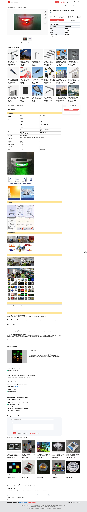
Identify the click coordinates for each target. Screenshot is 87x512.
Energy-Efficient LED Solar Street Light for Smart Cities (13, 62)
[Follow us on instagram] (74, 502)
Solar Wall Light (29, 490)
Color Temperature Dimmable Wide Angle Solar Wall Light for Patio (25, 98)
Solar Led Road (76, 494)
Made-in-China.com (39, 506)
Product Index (61, 505)
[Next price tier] (79, 16)
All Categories (11, 5)
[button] (68, 2)
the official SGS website (31, 347)
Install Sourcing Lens (32, 502)
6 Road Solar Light (61, 494)
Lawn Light (10, 490)
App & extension (67, 5)
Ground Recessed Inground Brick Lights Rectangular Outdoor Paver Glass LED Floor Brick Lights (13, 475)
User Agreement (49, 508)
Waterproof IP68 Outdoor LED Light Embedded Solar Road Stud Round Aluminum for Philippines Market (72, 475)
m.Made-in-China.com (46, 506)
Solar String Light (44, 490)
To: (12, 422)
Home (8, 7)
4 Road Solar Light (53, 494)
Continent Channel (55, 505)
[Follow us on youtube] (76, 502)
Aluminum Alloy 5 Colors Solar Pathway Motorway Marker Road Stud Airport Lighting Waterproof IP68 (72, 455)
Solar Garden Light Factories (43, 494)
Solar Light (24, 7)
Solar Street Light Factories (22, 494)
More (8, 499)
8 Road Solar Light (68, 494)
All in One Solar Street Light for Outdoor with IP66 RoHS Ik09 (48, 98)
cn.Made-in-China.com (53, 506)
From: (12, 419)
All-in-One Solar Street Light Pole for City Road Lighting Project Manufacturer (73, 98)
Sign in (79, 2)
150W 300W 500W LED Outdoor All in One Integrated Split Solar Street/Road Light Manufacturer (37, 62)
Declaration (54, 508)
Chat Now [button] (73, 20)
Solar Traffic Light (36, 490)
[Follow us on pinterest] (77, 502)
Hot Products (23, 505)
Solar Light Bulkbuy (20, 497)
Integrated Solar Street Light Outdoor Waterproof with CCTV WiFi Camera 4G (73, 62)
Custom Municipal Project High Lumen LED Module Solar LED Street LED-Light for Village (24, 62)
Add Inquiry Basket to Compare (27, 42)
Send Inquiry (57, 20)
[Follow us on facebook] (71, 502)
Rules (79, 5)
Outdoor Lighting (19, 7)
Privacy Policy (59, 508)
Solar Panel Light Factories (32, 494)
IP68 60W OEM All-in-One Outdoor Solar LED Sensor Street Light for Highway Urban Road (13, 80)
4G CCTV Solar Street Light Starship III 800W (37, 80)
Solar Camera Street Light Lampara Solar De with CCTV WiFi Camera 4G (49, 80)
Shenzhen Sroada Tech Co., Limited (57, 11)
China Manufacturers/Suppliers (35, 505)
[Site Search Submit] (57, 2)
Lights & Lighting (13, 7)
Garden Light (22, 490)
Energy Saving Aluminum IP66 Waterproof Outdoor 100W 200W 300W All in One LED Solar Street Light (61, 80)
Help (61, 5)
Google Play (16, 502)
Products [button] (23, 2)
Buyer (57, 5)
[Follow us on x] (73, 502)
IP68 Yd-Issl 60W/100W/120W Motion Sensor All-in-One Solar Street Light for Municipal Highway (25, 80)
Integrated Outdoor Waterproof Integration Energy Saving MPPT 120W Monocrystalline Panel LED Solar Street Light (61, 98)
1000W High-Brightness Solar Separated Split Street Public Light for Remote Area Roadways (73, 80)
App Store (10, 502)
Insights (65, 505)
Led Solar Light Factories (12, 494)
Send (15, 433)
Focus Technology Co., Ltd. (36, 508)
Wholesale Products (43, 505)
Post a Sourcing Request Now (35, 433)
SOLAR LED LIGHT (17, 386)
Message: (11, 424)
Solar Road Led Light (11, 497)
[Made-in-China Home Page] (12, 2)
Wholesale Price (49, 505)
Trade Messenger (23, 502)
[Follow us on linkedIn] (79, 502)
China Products (28, 505)
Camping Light (16, 490)
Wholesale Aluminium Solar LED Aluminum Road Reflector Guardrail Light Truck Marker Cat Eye (58, 475)
